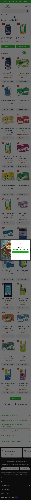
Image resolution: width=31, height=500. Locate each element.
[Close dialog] (29, 241)
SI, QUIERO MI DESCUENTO (20, 252)
